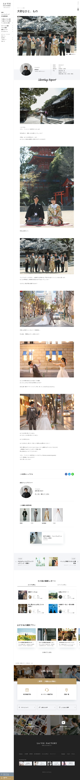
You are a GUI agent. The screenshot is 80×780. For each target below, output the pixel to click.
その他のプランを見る (47, 652)
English (68, 753)
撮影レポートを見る (45, 494)
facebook (66, 474)
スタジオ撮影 (4, 27)
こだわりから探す (6, 22)
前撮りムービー (4, 29)
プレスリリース (53, 753)
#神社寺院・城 (62, 70)
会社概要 (26, 753)
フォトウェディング (5, 14)
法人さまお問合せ (45, 753)
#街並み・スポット (63, 72)
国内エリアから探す (7, 19)
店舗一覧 (3, 41)
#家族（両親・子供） (63, 73)
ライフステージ (4, 31)
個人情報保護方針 (37, 753)
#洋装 (68, 73)
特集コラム (3, 36)
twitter (69, 474)
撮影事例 (3, 37)
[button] (76, 634)
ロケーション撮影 (5, 25)
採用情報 (31, 753)
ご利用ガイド (3, 39)
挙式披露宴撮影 (4, 16)
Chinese (73, 753)
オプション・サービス (5, 34)
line (72, 474)
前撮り (2, 12)
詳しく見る (37, 494)
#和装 (72, 73)
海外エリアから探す (7, 20)
